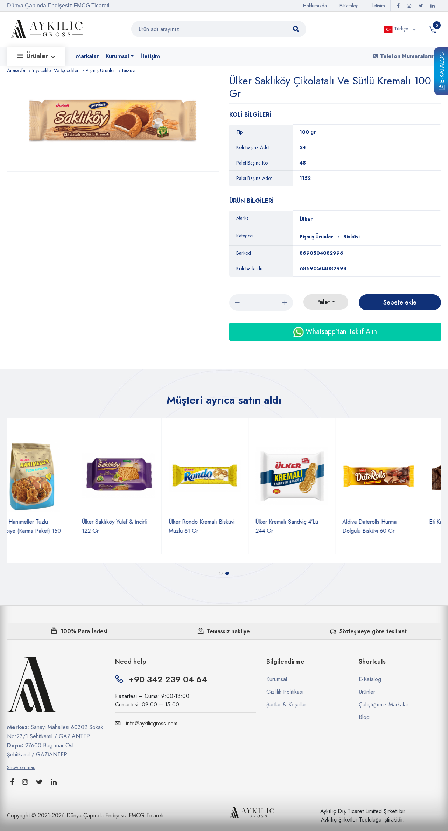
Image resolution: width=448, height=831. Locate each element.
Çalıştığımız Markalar (383, 704)
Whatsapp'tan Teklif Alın (340, 332)
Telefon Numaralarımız (409, 56)
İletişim (378, 5)
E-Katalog (442, 68)
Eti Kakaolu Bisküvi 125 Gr (393, 522)
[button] (221, 573)
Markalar (87, 56)
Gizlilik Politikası (285, 692)
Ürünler (38, 56)
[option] (116, 123)
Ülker (306, 219)
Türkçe (401, 28)
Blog (364, 717)
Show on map (21, 767)
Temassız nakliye (228, 631)
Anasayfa (16, 70)
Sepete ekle (399, 302)
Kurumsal (117, 56)
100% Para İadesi (84, 631)
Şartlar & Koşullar (286, 704)
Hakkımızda (315, 5)
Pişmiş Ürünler (100, 70)
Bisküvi (128, 70)
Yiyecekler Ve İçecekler (55, 70)
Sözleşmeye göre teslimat (373, 631)
